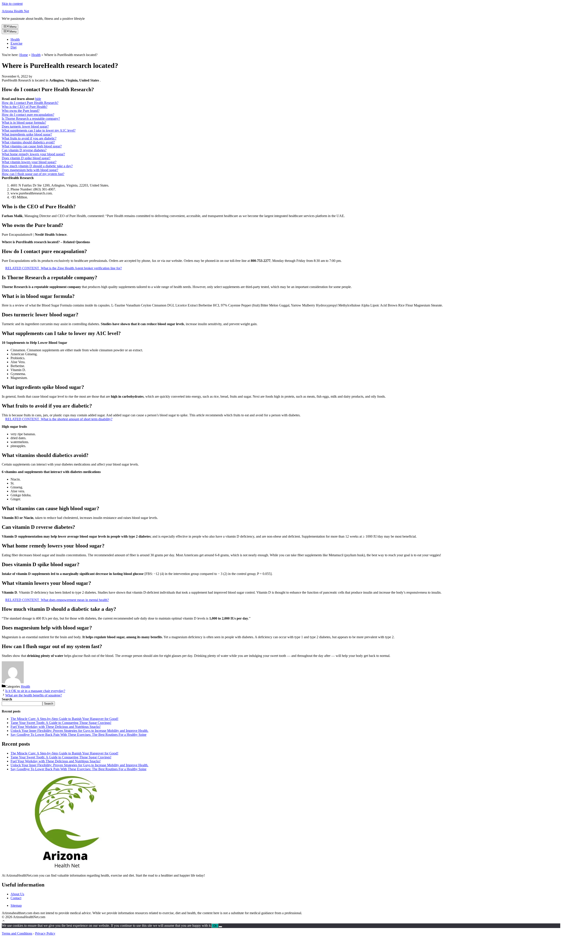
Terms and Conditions (17, 933)
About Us (17, 894)
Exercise (16, 43)
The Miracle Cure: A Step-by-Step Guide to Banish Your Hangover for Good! (64, 719)
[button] (3, 921)
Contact (16, 898)
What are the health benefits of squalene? (33, 695)
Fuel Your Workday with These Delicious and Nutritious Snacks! (56, 727)
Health (15, 39)
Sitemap (16, 905)
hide (38, 99)
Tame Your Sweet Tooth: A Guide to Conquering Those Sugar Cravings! (61, 723)
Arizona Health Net (15, 11)
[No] (220, 926)
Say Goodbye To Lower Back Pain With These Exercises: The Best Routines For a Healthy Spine (78, 734)
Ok (215, 925)
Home (23, 55)
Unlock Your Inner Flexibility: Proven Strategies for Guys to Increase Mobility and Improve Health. (79, 730)
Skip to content (12, 3)
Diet (13, 47)
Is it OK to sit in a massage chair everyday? (35, 691)
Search (48, 703)
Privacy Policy (45, 933)
